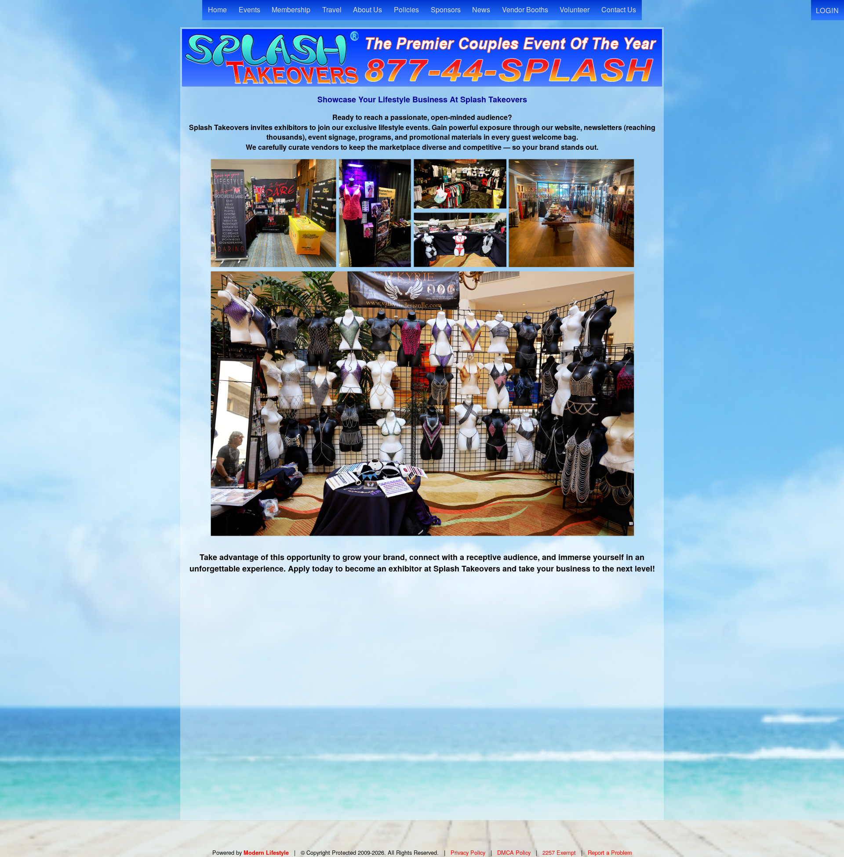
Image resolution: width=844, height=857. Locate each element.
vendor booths (525, 9)
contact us (618, 9)
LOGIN (827, 10)
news (481, 9)
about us (367, 9)
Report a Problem (610, 852)
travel (332, 9)
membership (291, 9)
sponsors (446, 9)
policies (406, 9)
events (249, 9)
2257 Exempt (559, 852)
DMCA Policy (514, 852)
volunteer (574, 9)
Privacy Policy (468, 852)
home (217, 9)
